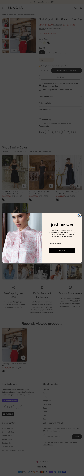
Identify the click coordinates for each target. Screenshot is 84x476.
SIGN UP (61, 250)
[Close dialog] (79, 215)
